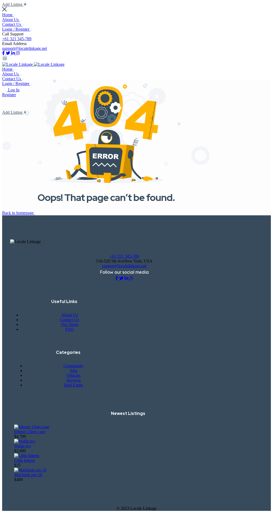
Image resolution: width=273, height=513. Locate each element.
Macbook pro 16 (28, 474)
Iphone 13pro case (29, 431)
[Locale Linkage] (18, 64)
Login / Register (16, 29)
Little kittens (24, 460)
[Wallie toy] (24, 441)
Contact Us (12, 24)
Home (8, 15)
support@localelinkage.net (24, 48)
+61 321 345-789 (16, 39)
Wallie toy (22, 446)
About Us (11, 19)
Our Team (69, 324)
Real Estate (73, 385)
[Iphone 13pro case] (31, 427)
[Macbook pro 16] (30, 470)
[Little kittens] (26, 455)
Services (73, 380)
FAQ (69, 329)
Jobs (73, 370)
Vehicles (73, 375)
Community (73, 365)
